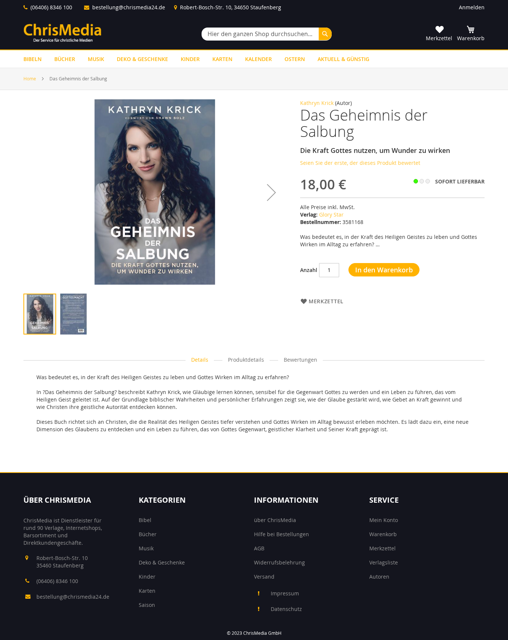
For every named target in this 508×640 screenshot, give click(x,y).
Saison (147, 604)
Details (199, 359)
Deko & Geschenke (162, 562)
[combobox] (267, 34)
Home (29, 78)
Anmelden (472, 7)
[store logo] (62, 32)
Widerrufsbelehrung (279, 562)
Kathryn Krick (317, 102)
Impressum (285, 593)
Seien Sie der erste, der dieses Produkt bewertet (360, 162)
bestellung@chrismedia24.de (128, 7)
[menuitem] (32, 59)
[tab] (200, 360)
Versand (264, 576)
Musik (146, 548)
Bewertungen (300, 359)
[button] (271, 192)
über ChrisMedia (275, 520)
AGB (259, 548)
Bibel (145, 520)
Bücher (148, 534)
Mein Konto (383, 520)
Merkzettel (382, 548)
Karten (147, 590)
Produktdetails (246, 359)
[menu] (254, 59)
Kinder (147, 576)
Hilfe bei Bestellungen (281, 534)
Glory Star (331, 214)
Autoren (379, 576)
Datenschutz (286, 608)
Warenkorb (383, 534)
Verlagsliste (383, 562)
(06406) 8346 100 (51, 7)
